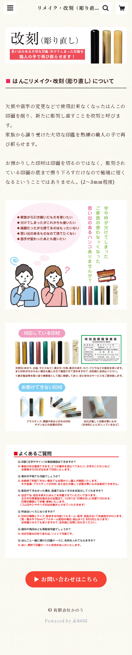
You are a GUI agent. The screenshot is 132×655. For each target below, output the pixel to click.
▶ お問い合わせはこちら (66, 579)
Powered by (59, 621)
